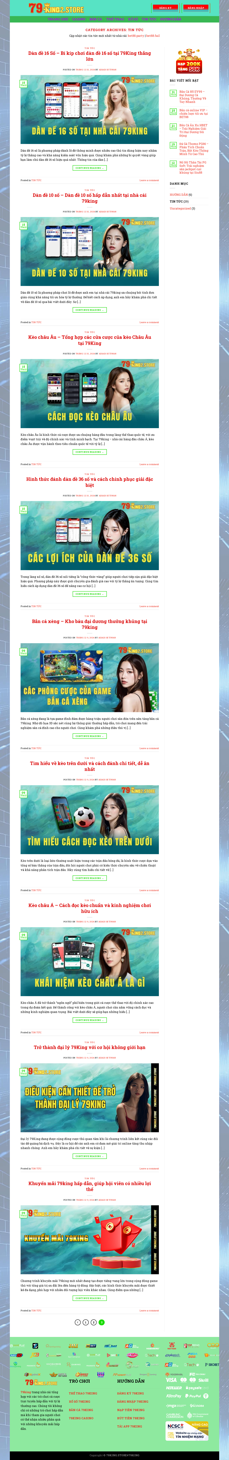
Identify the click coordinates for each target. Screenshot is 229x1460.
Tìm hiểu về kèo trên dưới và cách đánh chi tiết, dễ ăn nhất (89, 766)
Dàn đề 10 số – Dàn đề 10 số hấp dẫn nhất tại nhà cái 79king (90, 198)
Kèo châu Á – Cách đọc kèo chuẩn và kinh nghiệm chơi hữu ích (89, 908)
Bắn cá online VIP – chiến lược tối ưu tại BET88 (193, 113)
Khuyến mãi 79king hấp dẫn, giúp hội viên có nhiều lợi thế (89, 1186)
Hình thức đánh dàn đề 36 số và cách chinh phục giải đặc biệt (89, 482)
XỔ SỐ (133, 19)
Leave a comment (149, 180)
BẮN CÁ (95, 19)
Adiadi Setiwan (107, 69)
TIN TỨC (149, 19)
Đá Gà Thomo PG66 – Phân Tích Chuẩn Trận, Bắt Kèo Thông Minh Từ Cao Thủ (193, 149)
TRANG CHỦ (58, 19)
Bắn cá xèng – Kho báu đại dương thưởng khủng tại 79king (89, 624)
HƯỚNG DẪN (170, 19)
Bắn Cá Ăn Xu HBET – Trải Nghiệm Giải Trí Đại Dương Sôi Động (193, 130)
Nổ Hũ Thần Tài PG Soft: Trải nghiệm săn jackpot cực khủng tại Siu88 (192, 167)
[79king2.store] (83, 8)
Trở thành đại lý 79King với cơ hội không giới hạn (89, 1047)
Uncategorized (180, 208)
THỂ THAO (115, 19)
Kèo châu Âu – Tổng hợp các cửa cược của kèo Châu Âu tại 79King (89, 340)
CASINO (78, 19)
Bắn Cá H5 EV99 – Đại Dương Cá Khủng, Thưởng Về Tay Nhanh (192, 97)
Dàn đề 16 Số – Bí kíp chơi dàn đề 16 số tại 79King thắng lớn (89, 56)
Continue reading (89, 167)
